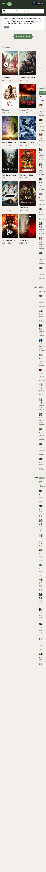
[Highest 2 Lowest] (10, 226)
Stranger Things (25, 110)
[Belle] (41, 414)
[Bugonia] (41, 238)
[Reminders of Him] (41, 399)
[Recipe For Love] (40, 535)
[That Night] (40, 594)
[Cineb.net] (9, 4)
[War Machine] (41, 120)
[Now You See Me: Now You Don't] (27, 128)
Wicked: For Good (9, 143)
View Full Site (22, 36)
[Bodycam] (41, 459)
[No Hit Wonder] (41, 355)
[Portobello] (41, 624)
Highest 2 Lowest (8, 240)
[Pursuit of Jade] (41, 550)
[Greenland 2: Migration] (27, 63)
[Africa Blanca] (40, 311)
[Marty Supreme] (41, 134)
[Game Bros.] (41, 506)
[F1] (10, 193)
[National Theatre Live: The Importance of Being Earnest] (40, 355)
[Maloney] (40, 506)
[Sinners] (41, 105)
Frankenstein (24, 208)
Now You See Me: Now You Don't (31, 143)
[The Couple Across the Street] (40, 325)
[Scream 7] (41, 223)
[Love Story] (40, 609)
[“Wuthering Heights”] (41, 149)
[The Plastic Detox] (40, 209)
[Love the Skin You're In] (40, 444)
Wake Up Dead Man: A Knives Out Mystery (17, 175)
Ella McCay (6, 110)
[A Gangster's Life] (41, 311)
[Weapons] (40, 179)
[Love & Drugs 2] (41, 296)
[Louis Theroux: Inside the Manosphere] (40, 268)
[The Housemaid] (41, 253)
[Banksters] (41, 594)
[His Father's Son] (40, 399)
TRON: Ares (23, 240)
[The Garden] (41, 565)
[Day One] (40, 639)
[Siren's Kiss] (40, 491)
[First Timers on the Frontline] (40, 565)
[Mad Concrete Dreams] (41, 535)
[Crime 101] (41, 209)
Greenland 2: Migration (28, 78)
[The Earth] (41, 491)
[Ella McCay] (10, 96)
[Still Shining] (41, 609)
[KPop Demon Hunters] (40, 194)
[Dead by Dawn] (40, 384)
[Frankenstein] (27, 193)
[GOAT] (40, 253)
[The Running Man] (27, 161)
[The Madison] (40, 550)
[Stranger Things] (27, 96)
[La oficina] (40, 520)
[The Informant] (40, 459)
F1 (3, 208)
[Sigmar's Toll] (41, 654)
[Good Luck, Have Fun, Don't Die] (40, 164)
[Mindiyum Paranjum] (41, 384)
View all (39, 287)
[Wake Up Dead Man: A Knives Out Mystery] (10, 161)
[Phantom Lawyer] (40, 624)
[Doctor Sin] (41, 520)
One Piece (6, 78)
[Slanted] (41, 429)
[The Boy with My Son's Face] (41, 325)
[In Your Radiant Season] (41, 639)
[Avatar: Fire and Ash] (41, 179)
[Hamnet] (40, 120)
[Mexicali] (41, 444)
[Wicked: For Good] (10, 128)
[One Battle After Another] (40, 105)
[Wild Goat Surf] (41, 370)
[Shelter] (40, 238)
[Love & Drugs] (40, 296)
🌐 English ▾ (38, 3)
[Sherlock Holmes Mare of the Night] (41, 340)
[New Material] (40, 429)
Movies (42, 93)
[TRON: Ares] (27, 226)
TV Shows (42, 98)
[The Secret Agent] (41, 194)
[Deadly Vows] (40, 370)
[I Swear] (40, 340)
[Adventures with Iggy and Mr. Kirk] (40, 580)
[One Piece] (10, 63)
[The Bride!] (41, 268)
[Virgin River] (40, 654)
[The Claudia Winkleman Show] (41, 580)
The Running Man (26, 175)
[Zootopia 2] (41, 164)
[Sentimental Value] (40, 134)
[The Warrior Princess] (40, 414)
